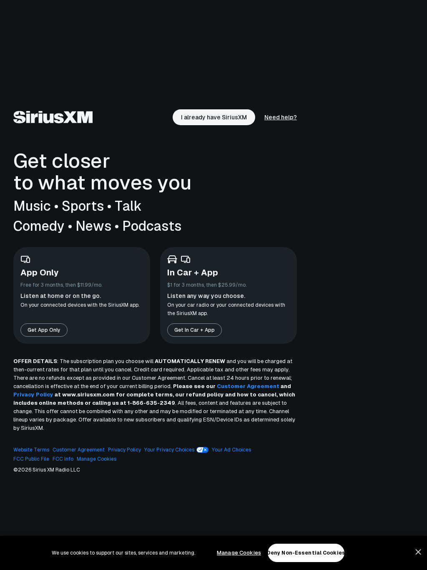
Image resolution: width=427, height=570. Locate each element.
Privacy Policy (33, 394)
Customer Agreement (248, 386)
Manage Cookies (239, 552)
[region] (213, 553)
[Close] (418, 552)
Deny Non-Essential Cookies (306, 553)
